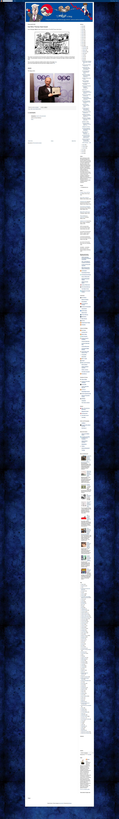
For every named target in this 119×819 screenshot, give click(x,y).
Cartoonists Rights (84, 618)
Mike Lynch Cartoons (86, 362)
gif (81, 654)
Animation (83, 591)
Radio (82, 700)
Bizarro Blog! (84, 379)
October (84, 50)
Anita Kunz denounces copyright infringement (86, 87)
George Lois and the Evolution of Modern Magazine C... (86, 115)
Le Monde (83, 667)
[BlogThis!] (42, 107)
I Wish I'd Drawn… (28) (86, 142)
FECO (82, 642)
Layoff (82, 664)
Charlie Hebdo (84, 621)
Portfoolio (83, 693)
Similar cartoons (85, 369)
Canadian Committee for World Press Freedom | (86, 438)
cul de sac (84, 389)
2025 (82, 27)
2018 (82, 39)
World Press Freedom (85, 733)
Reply (32, 119)
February (84, 146)
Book (82, 607)
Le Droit (82, 666)
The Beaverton (84, 413)
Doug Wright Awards (86, 391)
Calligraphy (83, 608)
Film (82, 645)
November (84, 48)
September (84, 51)
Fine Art (82, 646)
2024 (82, 29)
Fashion (82, 641)
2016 (82, 42)
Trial (82, 721)
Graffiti (82, 656)
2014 (82, 45)
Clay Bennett (84, 308)
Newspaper (83, 683)
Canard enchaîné (84, 610)
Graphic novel (83, 657)
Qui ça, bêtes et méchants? (84, 197)
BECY (82, 604)
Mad (82, 668)
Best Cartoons (84, 336)
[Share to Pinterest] (46, 107)
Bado (88, 759)
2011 (82, 153)
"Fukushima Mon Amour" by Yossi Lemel (85, 105)
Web (82, 728)
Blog (82, 606)
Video (82, 727)
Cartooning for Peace (86, 272)
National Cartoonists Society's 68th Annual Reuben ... (86, 140)
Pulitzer (82, 697)
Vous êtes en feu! (83, 201)
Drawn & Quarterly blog (86, 393)
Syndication (83, 714)
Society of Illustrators (86, 284)
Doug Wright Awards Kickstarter (86, 84)
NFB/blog (83, 398)
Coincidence (83, 622)
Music (82, 675)
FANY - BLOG (84, 358)
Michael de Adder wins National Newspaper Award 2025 (89, 474)
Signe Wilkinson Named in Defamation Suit (85, 132)
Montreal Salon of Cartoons (84, 674)
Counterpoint (83, 631)
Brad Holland (84, 301)
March (83, 144)
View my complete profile (85, 789)
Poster (82, 694)
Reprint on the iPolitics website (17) (86, 112)
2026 (82, 26)
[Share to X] (44, 107)
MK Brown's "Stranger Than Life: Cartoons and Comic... (86, 119)
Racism (82, 698)
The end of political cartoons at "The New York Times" (89, 504)
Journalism (83, 663)
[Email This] (41, 107)
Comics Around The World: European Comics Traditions (89, 558)
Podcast (82, 690)
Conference (83, 625)
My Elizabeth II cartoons (89, 495)
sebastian (83, 324)
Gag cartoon (83, 653)
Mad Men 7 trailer (85, 121)
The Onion (84, 417)
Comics (82, 624)
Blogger (70, 803)
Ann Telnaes (84, 297)
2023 (82, 31)
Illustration (83, 661)
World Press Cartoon (85, 731)
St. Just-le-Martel (84, 712)
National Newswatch (86, 448)
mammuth (61, 803)
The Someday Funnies (85, 719)
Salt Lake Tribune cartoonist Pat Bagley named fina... (86, 98)
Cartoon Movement (85, 346)
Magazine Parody (85, 411)
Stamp (82, 713)
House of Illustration (85, 276)
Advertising (83, 585)
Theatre (82, 720)
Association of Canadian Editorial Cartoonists (85, 597)
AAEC (82, 584)
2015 (82, 43)
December (84, 46)
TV (81, 723)
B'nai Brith (83, 603)
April (83, 59)
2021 (82, 34)
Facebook (83, 638)
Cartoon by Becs (84, 613)
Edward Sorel (84, 312)
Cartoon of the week (85, 615)
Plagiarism (83, 689)
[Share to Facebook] (45, 107)
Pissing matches (88, 485)
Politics (82, 691)
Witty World (83, 730)
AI (81, 587)
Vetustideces (84, 373)
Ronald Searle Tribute (86, 322)
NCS (82, 682)
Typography (83, 726)
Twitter (82, 724)
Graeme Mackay (85, 314)
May (83, 58)
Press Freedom (84, 696)
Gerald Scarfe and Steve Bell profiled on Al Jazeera (86, 68)
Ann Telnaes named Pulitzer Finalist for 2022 (89, 518)
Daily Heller (84, 356)
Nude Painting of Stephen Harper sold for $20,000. (89, 545)
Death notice (83, 632)
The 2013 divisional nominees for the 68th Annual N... (86, 136)
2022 (82, 32)
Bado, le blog (84, 334)
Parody (82, 684)
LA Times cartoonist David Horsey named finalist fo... (86, 92)
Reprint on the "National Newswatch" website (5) (86, 62)
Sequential (84, 400)
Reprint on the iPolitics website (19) (86, 65)
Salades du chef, (83, 221)
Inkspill (83, 360)
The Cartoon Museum (86, 286)
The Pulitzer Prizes (85, 288)
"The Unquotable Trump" (89, 569)
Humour (82, 660)
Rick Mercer (84, 428)
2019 (82, 37)
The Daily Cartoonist (86, 371)
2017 (82, 40)
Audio (82, 600)
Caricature (83, 611)
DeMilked (83, 423)
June (83, 56)
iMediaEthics (84, 444)
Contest (82, 627)
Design (82, 634)
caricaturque (84, 270)
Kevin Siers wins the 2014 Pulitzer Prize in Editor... (86, 102)
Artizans (82, 595)
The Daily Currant (85, 415)
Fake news (83, 639)
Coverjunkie (84, 354)
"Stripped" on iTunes (86, 126)
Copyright (83, 629)
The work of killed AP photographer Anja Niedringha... (86, 129)
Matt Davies (84, 316)
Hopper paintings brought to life (85, 81)
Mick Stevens (84, 318)
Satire (82, 707)
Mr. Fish (83, 320)
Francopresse (83, 648)
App (82, 592)
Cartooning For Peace (85, 617)
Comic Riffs (84, 384)
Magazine (83, 670)
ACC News (84, 330)
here (56, 62)
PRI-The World (84, 364)
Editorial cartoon (84, 635)
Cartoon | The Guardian (86, 306)
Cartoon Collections (85, 341)
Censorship (83, 620)
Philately (82, 686)
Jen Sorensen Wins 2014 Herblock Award (86, 72)
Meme (82, 671)
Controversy (83, 628)
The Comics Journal (85, 402)
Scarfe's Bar (84, 89)
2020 (82, 35)
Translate (89, 754)
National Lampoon (84, 676)
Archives (82, 593)
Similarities (83, 710)
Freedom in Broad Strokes (86, 649)
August (83, 53)
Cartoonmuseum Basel (86, 274)
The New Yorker (84, 716)
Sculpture (83, 709)
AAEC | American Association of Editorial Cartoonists (86, 258)
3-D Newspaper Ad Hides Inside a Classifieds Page (86, 109)
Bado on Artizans (85, 299)
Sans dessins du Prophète (85, 206)
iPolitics (83, 446)
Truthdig (83, 450)
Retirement (83, 701)
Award (82, 601)
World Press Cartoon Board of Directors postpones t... (86, 75)
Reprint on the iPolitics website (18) (86, 95)
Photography (83, 687)
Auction (82, 599)
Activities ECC (84, 332)
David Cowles (84, 310)
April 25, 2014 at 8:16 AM (41, 116)
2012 (82, 151)
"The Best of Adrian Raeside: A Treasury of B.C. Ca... (86, 124)
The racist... (83, 717)
